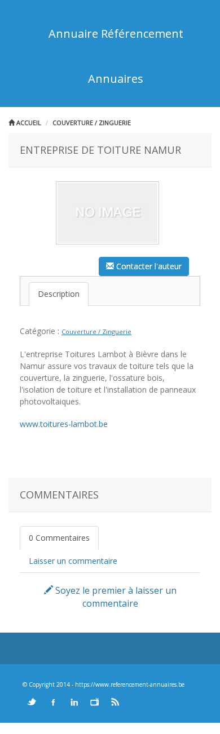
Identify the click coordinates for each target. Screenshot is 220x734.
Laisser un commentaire (73, 560)
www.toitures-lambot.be (64, 424)
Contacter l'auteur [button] (148, 266)
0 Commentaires (59, 537)
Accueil (28, 122)
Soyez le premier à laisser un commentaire (115, 597)
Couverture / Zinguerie (91, 122)
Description (59, 293)
